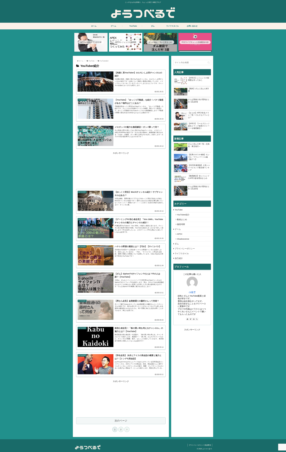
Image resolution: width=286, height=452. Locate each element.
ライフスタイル (182, 253)
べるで (192, 292)
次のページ (121, 420)
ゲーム (178, 229)
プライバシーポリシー (185, 248)
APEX (179, 234)
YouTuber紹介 (183, 215)
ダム (177, 244)
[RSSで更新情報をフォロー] (197, 319)
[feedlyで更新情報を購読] (193, 319)
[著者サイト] (187, 319)
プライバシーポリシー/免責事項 (200, 445)
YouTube (179, 210)
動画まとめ (182, 219)
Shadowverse (183, 239)
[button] (209, 62)
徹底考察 (181, 224)
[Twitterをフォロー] (190, 319)
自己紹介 (179, 258)
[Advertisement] (121, 170)
